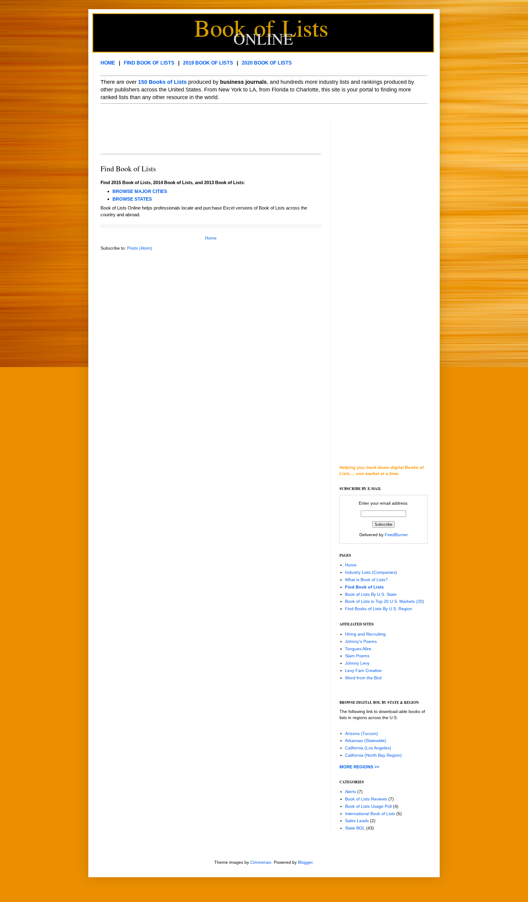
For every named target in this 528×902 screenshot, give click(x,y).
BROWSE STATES (132, 199)
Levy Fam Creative (363, 670)
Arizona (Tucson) (361, 733)
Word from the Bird (363, 677)
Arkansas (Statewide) (365, 740)
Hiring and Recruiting (365, 634)
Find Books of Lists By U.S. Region (378, 608)
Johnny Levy (357, 663)
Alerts (350, 791)
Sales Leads (357, 820)
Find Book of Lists (364, 587)
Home (211, 238)
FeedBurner (396, 534)
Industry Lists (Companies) (371, 572)
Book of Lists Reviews (366, 798)
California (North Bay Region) (373, 755)
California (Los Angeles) (368, 747)
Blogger (305, 862)
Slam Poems (357, 655)
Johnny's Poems (361, 641)
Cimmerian (260, 862)
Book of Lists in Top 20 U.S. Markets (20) (384, 601)
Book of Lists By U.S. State (371, 594)
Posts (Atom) (139, 248)
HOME (108, 62)
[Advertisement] (212, 129)
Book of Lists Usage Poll (368, 806)
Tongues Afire (358, 648)
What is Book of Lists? (366, 579)
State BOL (355, 828)
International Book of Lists (370, 813)
